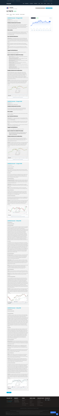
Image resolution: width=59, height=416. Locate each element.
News (41, 3)
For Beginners (26, 3)
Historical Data (17, 14)
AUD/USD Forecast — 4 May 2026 (14, 308)
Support (45, 3)
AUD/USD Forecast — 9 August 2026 (15, 101)
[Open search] (51, 3)
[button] (18, 91)
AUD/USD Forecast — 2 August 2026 (15, 163)
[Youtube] (48, 399)
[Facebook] (45, 399)
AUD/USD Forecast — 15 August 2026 (15, 18)
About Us (48, 3)
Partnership (35, 3)
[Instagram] (49, 399)
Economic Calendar (22, 14)
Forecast (11, 14)
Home (23, 3)
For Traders (31, 3)
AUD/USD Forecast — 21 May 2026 (14, 220)
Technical (14, 14)
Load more (9, 392)
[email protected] (10, 401)
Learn (39, 3)
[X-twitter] (47, 399)
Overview (8, 14)
